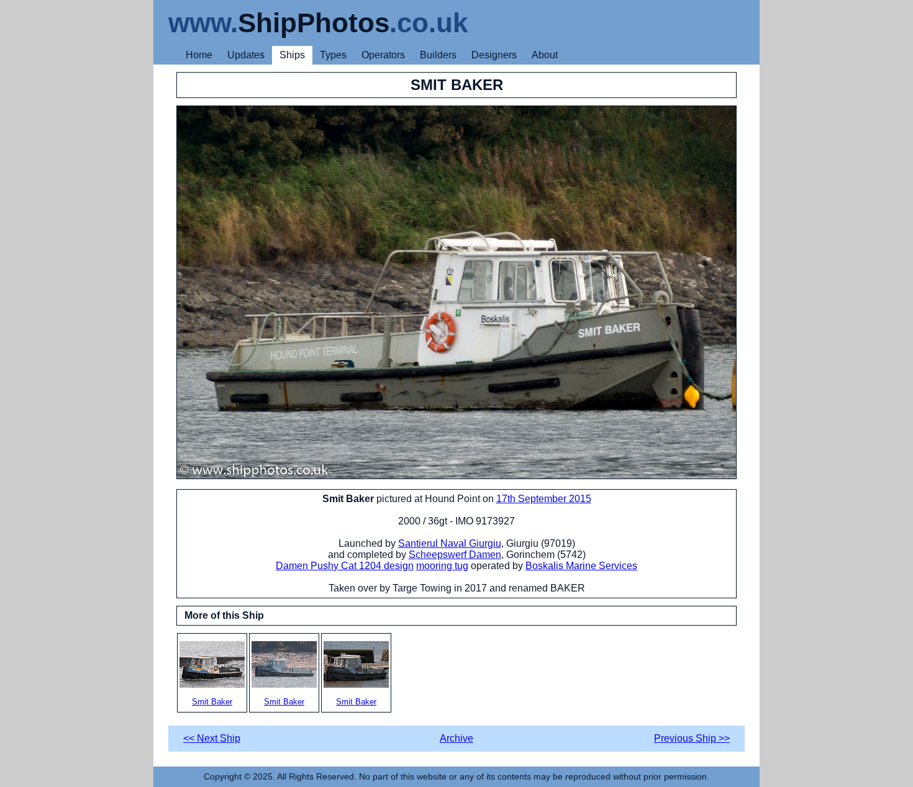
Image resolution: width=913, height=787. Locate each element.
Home (199, 55)
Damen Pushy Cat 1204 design (345, 565)
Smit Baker (212, 701)
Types (333, 55)
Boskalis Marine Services (581, 565)
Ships (292, 55)
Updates (246, 55)
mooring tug (442, 565)
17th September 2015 (543, 498)
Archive (456, 738)
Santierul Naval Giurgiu (449, 543)
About (545, 55)
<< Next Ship (211, 738)
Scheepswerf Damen (455, 554)
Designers (494, 55)
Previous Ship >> (692, 738)
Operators (383, 55)
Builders (438, 55)
